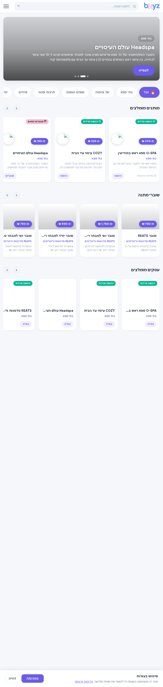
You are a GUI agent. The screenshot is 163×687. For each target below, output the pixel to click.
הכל (149, 92)
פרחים (23, 92)
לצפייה (144, 70)
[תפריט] (6, 6)
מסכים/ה (33, 678)
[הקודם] (16, 108)
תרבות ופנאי (46, 92)
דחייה (12, 678)
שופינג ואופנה (75, 92)
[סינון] (18, 6)
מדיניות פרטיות (84, 681)
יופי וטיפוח (103, 92)
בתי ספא (127, 92)
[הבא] (7, 108)
